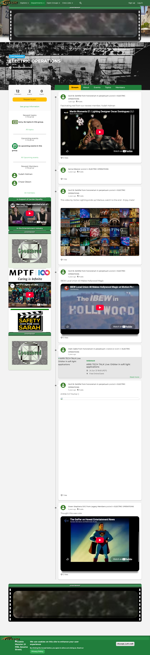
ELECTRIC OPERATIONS (99, 169)
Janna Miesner (74, 169)
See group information (29, 107)
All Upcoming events (29, 157)
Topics (108, 87)
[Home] (9, 3)
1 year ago (71, 101)
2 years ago (72, 172)
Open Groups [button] (53, 3)
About (86, 87)
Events (97, 87)
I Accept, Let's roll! (125, 644)
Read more (134, 377)
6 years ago (72, 509)
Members (120, 87)
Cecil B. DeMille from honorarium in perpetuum (88, 96)
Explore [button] (23, 3)
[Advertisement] (75, 24)
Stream (75, 87)
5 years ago (72, 277)
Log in (140, 3)
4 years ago (72, 196)
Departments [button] (37, 3)
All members (29, 193)
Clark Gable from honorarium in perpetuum (86, 349)
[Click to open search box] (81, 3)
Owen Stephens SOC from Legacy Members (87, 506)
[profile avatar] (15, 175)
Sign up (132, 3)
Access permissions (22, 67)
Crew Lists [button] (66, 3)
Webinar (90, 361)
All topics (30, 130)
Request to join (29, 99)
